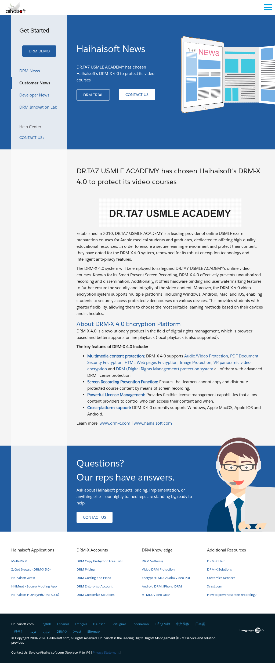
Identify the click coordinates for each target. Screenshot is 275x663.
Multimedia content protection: (116, 356)
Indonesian (140, 624)
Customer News (34, 82)
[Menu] (267, 7)
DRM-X (62, 631)
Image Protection (195, 362)
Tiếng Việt (162, 624)
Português (118, 624)
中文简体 (182, 624)
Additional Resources (226, 550)
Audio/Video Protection (206, 356)
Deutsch (99, 624)
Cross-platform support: (109, 407)
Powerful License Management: (116, 394)
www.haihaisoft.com (153, 423)
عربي (33, 631)
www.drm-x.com (115, 423)
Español (63, 624)
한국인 (19, 631)
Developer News (34, 95)
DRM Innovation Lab (38, 107)
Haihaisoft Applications (32, 550)
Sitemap (93, 631)
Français (81, 624)
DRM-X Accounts (92, 550)
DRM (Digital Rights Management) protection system (164, 368)
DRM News (29, 70)
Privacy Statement (106, 652)
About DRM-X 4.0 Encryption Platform (129, 324)
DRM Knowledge (157, 550)
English (46, 624)
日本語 (200, 624)
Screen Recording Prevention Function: (122, 381)
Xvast (77, 631)
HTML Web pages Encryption (151, 362)
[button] (39, 51)
